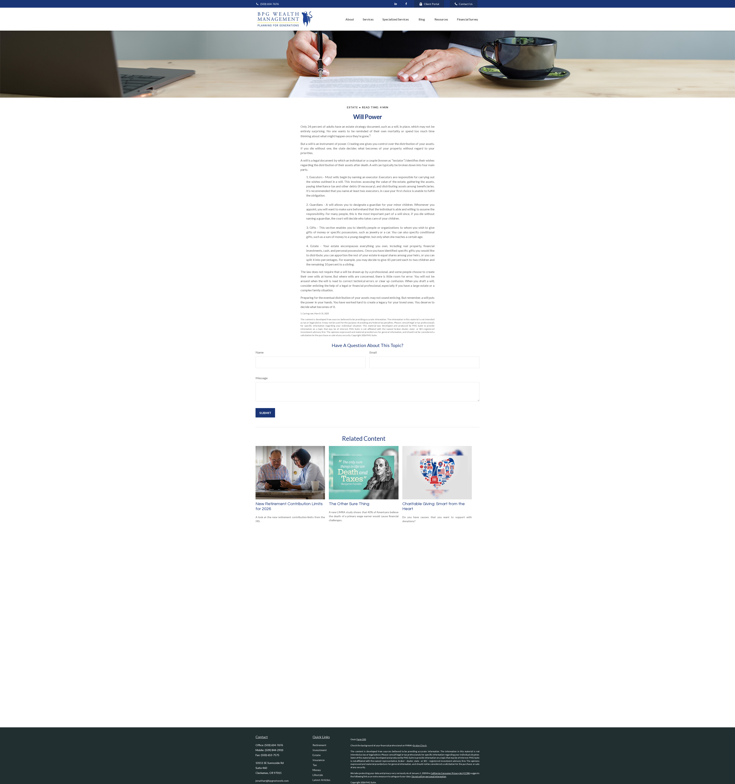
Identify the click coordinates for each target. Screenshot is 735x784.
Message (262, 378)
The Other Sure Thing (349, 504)
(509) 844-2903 (274, 750)
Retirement (319, 745)
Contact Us (466, 4)
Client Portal (431, 4)
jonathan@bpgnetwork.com (272, 780)
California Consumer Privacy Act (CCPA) (450, 773)
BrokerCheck (420, 745)
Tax (315, 765)
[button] (332, 19)
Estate (317, 755)
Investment (320, 750)
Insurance (319, 760)
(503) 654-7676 (269, 4)
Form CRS (361, 739)
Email (373, 352)
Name (260, 352)
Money (317, 770)
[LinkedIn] (395, 4)
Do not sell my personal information (429, 776)
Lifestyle (318, 775)
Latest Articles (321, 780)
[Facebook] (406, 4)
